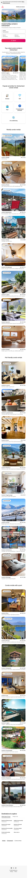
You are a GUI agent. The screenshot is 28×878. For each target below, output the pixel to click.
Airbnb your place (20, 7)
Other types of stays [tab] (6, 816)
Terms (15, 871)
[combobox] (13, 32)
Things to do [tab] (15, 816)
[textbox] (7, 36)
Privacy (11, 871)
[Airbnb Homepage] (3, 7)
